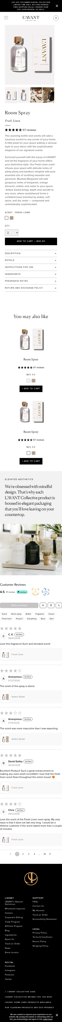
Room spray (16, 614)
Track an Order (12, 944)
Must (43, 619)
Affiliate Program (13, 926)
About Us (9, 939)
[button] (14, 130)
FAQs (35, 902)
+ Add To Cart (31, 388)
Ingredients (11, 935)
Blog (7, 930)
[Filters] (51, 605)
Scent (4, 614)
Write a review (19, 605)
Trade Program (12, 922)
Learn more (47, 1019)
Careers (9, 913)
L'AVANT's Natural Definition (14, 903)
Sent (52, 619)
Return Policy (39, 941)
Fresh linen (7, 619)
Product (19, 619)
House (51, 614)
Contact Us (38, 906)
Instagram (10, 970)
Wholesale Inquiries (15, 909)
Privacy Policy (40, 933)
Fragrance (39, 614)
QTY (7, 226)
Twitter (8, 979)
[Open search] (43, 605)
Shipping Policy (40, 946)
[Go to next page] (50, 854)
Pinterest (9, 975)
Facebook (10, 966)
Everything (31, 619)
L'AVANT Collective (18, 992)
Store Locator (12, 952)
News (7, 948)
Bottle (28, 614)
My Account (38, 910)
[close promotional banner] (57, 6)
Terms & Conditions (42, 937)
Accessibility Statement (45, 919)
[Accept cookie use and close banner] (57, 1015)
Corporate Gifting (14, 917)
